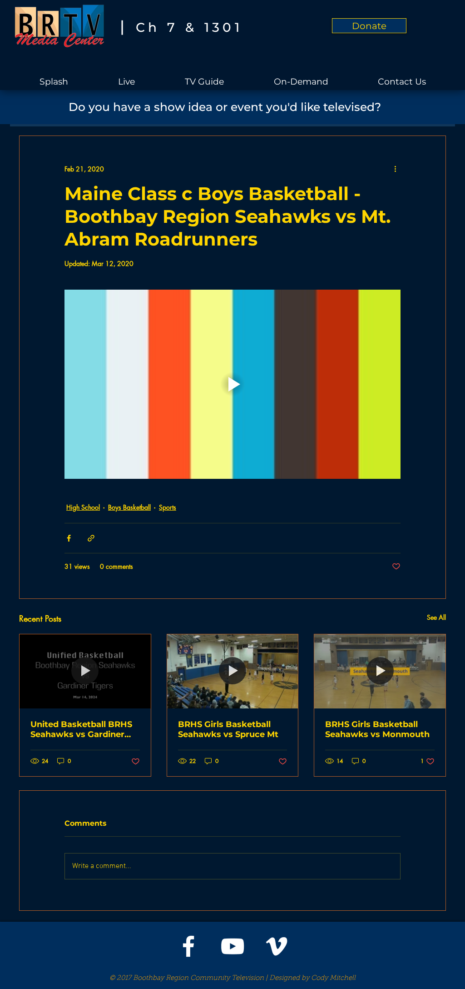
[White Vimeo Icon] (276, 946)
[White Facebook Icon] (188, 946)
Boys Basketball (129, 507)
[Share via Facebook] (68, 538)
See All (436, 617)
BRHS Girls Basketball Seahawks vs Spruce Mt (228, 729)
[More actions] (395, 168)
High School (83, 507)
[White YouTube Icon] (232, 946)
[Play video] (232, 384)
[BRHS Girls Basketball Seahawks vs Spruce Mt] (232, 671)
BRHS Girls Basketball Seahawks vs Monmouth (377, 729)
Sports (167, 507)
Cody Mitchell (333, 978)
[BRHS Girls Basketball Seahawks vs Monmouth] (379, 671)
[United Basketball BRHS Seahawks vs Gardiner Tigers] (85, 671)
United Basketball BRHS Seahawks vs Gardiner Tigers (81, 729)
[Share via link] (91, 538)
